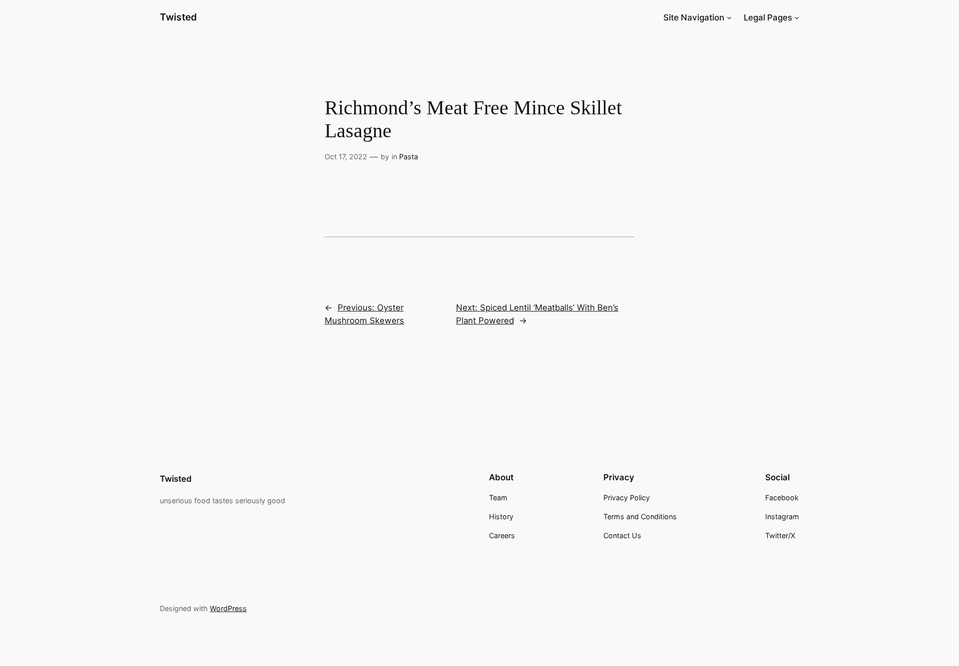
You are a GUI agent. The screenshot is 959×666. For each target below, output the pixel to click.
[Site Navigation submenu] (729, 17)
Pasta (408, 156)
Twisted (178, 17)
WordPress (228, 608)
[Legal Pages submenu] (796, 17)
